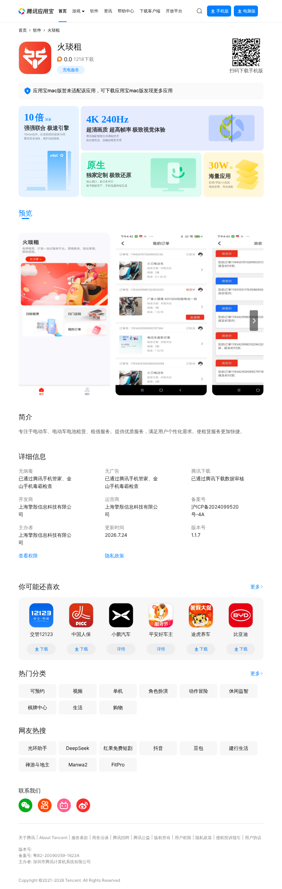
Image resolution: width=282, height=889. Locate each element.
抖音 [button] (158, 748)
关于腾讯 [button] (27, 837)
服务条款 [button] (80, 837)
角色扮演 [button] (158, 691)
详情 (121, 649)
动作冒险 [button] (198, 691)
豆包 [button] (198, 748)
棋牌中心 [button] (37, 707)
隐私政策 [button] (114, 555)
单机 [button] (118, 691)
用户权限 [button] (183, 837)
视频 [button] (78, 691)
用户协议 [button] (253, 837)
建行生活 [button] (238, 748)
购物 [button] (118, 707)
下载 (44, 649)
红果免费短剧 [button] (118, 748)
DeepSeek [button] (77, 748)
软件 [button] (37, 30)
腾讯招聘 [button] (121, 837)
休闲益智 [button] (238, 691)
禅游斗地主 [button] (37, 764)
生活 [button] (78, 707)
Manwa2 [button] (77, 764)
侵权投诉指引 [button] (228, 837)
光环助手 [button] (37, 748)
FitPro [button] (117, 764)
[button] (36, 11)
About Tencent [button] (53, 837)
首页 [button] (23, 30)
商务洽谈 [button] (100, 837)
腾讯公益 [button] (141, 837)
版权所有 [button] (162, 837)
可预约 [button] (37, 691)
